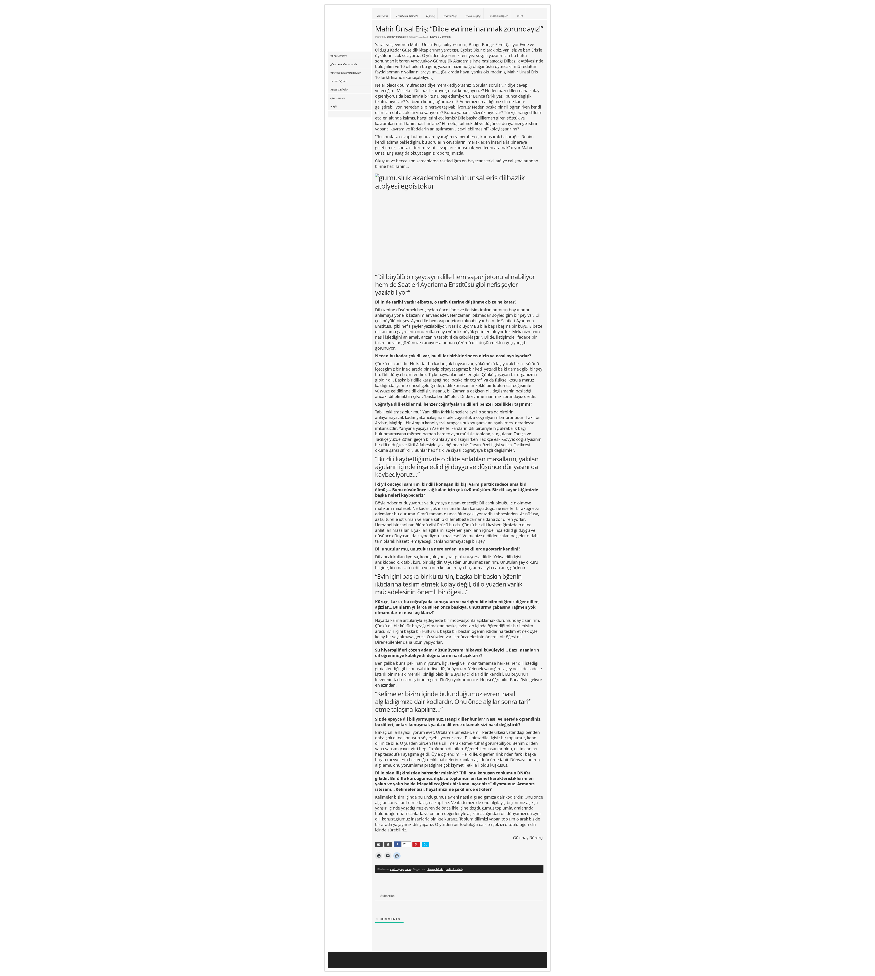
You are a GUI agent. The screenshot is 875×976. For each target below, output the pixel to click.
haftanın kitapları (499, 16)
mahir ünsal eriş (454, 869)
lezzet (520, 16)
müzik (333, 106)
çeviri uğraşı (450, 16)
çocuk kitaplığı (473, 16)
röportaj (430, 16)
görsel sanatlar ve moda (343, 64)
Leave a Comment (440, 36)
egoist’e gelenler (339, 89)
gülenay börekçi (395, 36)
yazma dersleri (338, 55)
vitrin (408, 869)
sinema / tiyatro (338, 81)
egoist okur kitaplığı (407, 16)
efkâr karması (337, 98)
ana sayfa (382, 16)
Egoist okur (349, 29)
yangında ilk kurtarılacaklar (345, 72)
